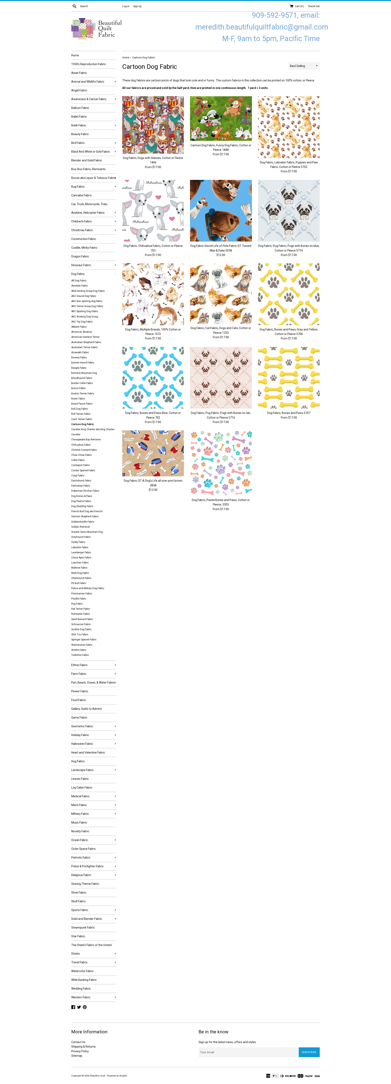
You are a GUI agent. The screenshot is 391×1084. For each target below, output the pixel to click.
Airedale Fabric (79, 285)
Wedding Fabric (81, 988)
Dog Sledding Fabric (82, 506)
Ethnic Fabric (93, 665)
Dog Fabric (93, 274)
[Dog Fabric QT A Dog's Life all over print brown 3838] (153, 453)
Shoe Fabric (78, 892)
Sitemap (76, 1055)
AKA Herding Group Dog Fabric (88, 291)
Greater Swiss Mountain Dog (87, 532)
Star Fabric (78, 936)
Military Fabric (93, 813)
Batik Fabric (93, 125)
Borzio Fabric (78, 388)
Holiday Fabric (93, 735)
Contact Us (78, 1042)
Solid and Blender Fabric (93, 918)
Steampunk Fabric (83, 927)
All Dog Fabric (79, 280)
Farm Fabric (93, 673)
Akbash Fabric (79, 326)
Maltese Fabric (79, 567)
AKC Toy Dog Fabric (82, 321)
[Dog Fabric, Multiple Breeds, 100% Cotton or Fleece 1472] (153, 294)
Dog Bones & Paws (81, 496)
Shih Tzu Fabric (79, 634)
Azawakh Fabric (80, 352)
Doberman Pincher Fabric (85, 490)
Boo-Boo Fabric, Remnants (88, 169)
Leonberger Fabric (81, 552)
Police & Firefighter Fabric (93, 866)
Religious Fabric (93, 875)
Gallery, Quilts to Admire (86, 708)
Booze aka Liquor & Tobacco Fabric (93, 177)
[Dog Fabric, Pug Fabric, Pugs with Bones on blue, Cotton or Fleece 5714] (289, 211)
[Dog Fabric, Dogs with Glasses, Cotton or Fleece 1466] (153, 125)
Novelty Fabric (80, 831)
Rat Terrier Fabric (80, 608)
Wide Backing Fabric (84, 979)
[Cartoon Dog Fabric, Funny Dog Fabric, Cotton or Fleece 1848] (221, 118)
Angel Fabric (79, 90)
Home (75, 55)
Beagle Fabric (79, 367)
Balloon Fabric (80, 107)
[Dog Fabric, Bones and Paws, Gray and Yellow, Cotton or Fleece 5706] (289, 294)
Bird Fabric (93, 142)
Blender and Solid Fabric (86, 160)
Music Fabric (79, 822)
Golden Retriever (80, 526)
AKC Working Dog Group (84, 316)
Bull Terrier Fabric (81, 413)
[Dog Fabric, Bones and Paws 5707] (289, 378)
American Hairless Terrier (85, 337)
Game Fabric (79, 717)
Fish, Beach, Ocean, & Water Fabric (93, 682)
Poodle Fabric (78, 598)
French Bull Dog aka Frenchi (87, 511)
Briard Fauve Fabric (82, 403)
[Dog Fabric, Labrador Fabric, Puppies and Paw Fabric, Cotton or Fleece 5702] (289, 127)
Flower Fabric (79, 691)
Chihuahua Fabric (81, 444)
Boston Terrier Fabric (82, 393)
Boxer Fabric (78, 398)
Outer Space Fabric (83, 848)
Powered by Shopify (117, 1075)
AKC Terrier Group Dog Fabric (87, 306)
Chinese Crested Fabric (84, 449)
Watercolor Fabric (82, 971)
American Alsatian (81, 331)
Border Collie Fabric (82, 383)
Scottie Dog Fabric (81, 629)
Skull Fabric (78, 901)
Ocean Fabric (93, 840)
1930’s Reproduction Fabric (88, 64)
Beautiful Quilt (98, 1075)
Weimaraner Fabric (81, 644)
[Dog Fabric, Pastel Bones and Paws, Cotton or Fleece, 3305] (221, 463)
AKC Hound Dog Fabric (83, 296)
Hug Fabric (78, 761)
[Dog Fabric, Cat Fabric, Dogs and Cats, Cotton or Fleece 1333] (221, 293)
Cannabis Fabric (81, 195)
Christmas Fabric (93, 230)
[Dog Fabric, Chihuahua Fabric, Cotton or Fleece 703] (153, 211)
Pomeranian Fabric (81, 593)
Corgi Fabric (78, 475)
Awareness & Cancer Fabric (93, 99)
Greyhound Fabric (81, 537)
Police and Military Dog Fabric (87, 588)
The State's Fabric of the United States (93, 949)
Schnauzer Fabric (81, 624)
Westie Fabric (78, 650)
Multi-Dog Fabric (80, 573)
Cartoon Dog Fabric (82, 424)
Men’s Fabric (93, 805)
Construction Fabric (83, 239)
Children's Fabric (93, 221)
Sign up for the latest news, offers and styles (227, 1042)
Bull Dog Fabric (79, 408)
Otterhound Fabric (81, 578)
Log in (125, 6)
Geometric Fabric (93, 726)
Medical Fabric (93, 796)
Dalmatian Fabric (80, 485)
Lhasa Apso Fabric (81, 557)
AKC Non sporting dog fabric (86, 301)
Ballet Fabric (79, 116)
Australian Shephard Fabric (86, 342)
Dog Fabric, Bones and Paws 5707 (288, 413)
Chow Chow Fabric (81, 455)
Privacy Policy (80, 1051)
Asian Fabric (79, 72)
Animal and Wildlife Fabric (93, 81)
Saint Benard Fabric (82, 619)
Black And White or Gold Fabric (93, 151)
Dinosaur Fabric (93, 265)
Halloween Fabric (93, 743)
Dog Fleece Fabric (81, 501)
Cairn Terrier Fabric (81, 419)
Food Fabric (78, 700)
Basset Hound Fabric (82, 362)
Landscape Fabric (93, 770)
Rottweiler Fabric (80, 614)
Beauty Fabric (80, 134)
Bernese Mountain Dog (84, 373)
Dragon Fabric (80, 256)
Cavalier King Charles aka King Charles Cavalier (92, 432)
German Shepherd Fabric (85, 516)
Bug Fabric (93, 186)
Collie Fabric (78, 460)
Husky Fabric (78, 542)
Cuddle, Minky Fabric (84, 247)
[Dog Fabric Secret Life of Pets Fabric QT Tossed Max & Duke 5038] (221, 211)
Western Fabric (93, 997)
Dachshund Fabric (81, 480)
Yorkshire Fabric (80, 655)
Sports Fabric (93, 910)
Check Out (314, 6)
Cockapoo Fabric (80, 465)
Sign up (137, 6)
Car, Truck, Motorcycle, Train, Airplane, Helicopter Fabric (93, 208)
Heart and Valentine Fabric (88, 752)
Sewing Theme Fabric (85, 883)
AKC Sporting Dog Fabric (84, 311)
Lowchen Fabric (80, 562)
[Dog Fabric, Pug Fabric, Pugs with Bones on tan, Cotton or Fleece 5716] (221, 378)
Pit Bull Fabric (78, 583)
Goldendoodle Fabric (82, 521)
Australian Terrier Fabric (84, 347)
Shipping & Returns (83, 1046)
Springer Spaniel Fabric (84, 639)
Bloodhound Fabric (81, 378)
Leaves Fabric (80, 778)
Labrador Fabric (79, 547)
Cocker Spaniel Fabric (83, 470)
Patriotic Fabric (93, 857)
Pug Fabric (77, 603)
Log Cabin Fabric (81, 787)
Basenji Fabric (79, 357)
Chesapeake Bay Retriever (86, 439)
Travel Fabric (93, 962)
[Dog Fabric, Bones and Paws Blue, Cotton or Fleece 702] (153, 378)
